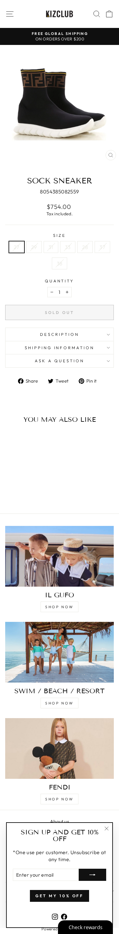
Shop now (59, 607)
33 (68, 247)
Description (59, 334)
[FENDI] (59, 748)
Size (59, 235)
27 (17, 247)
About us (59, 821)
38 (60, 263)
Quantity (59, 280)
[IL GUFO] (59, 556)
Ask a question (59, 360)
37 (102, 247)
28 (85, 247)
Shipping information (60, 347)
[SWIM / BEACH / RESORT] (59, 652)
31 (51, 247)
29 (34, 247)
